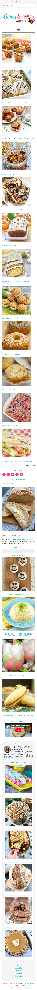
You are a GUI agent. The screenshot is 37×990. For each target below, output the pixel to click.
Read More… (11, 758)
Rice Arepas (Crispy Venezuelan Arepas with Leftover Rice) (17, 461)
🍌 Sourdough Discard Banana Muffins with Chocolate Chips (18, 138)
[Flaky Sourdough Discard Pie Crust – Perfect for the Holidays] (18, 944)
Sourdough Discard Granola (9, 174)
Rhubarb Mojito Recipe (18, 676)
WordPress (28, 987)
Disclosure (18, 973)
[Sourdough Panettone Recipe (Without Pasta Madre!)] (18, 812)
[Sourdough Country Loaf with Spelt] (18, 878)
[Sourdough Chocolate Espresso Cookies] (18, 911)
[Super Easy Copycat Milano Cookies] (18, 696)
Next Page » (29, 465)
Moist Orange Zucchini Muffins (10, 318)
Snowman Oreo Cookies (18, 594)
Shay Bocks (10, 985)
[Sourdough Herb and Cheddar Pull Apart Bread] (18, 845)
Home (19, 965)
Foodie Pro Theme (25, 984)
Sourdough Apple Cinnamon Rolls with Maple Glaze (16, 102)
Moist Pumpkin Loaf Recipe (9, 245)
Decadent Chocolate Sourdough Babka (12, 210)
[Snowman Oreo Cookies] (18, 574)
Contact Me (18, 968)
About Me (18, 970)
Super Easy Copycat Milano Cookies (18, 715)
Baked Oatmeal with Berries (9, 425)
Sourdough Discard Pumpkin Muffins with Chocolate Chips (17, 67)
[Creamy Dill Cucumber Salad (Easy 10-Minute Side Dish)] (18, 779)
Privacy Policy (18, 976)
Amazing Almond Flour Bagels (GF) (11, 354)
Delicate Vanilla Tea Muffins (9, 390)
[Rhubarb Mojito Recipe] (18, 656)
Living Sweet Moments (18, 17)
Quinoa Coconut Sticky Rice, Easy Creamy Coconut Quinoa (18, 635)
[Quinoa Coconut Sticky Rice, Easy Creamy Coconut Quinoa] (18, 614)
